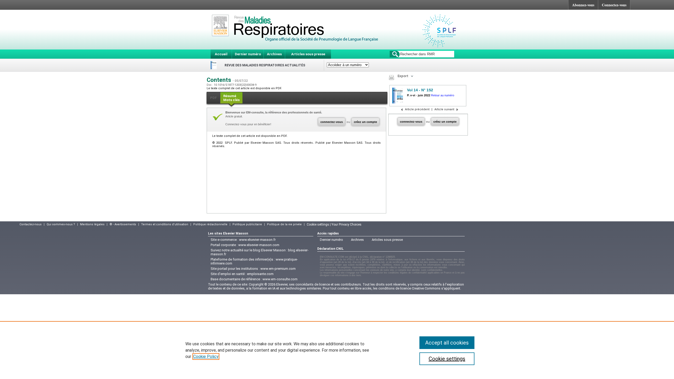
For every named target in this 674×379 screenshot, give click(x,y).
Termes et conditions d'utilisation (164, 224)
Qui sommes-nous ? (61, 224)
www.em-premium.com (278, 269)
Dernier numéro (248, 54)
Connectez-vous (614, 5)
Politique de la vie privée (284, 224)
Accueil (221, 54)
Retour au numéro (442, 95)
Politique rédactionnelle (210, 224)
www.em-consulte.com (280, 279)
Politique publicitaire (247, 224)
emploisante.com (260, 274)
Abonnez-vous (583, 5)
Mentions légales (92, 224)
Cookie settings (447, 359)
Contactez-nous (30, 224)
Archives (274, 54)
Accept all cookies (447, 343)
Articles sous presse (308, 54)
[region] (337, 350)
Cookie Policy (206, 356)
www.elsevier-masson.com (258, 245)
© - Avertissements (123, 224)
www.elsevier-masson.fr (257, 240)
